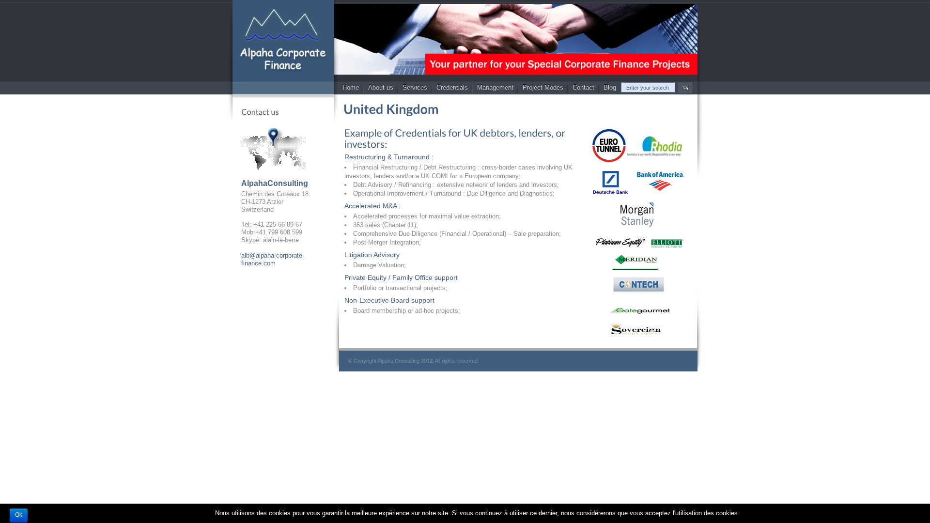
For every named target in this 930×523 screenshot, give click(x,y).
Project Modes (543, 87)
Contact (583, 87)
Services (415, 87)
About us (380, 87)
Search (685, 87)
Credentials (452, 87)
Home (350, 87)
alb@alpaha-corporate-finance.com (272, 259)
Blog (610, 87)
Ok (18, 514)
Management (495, 87)
